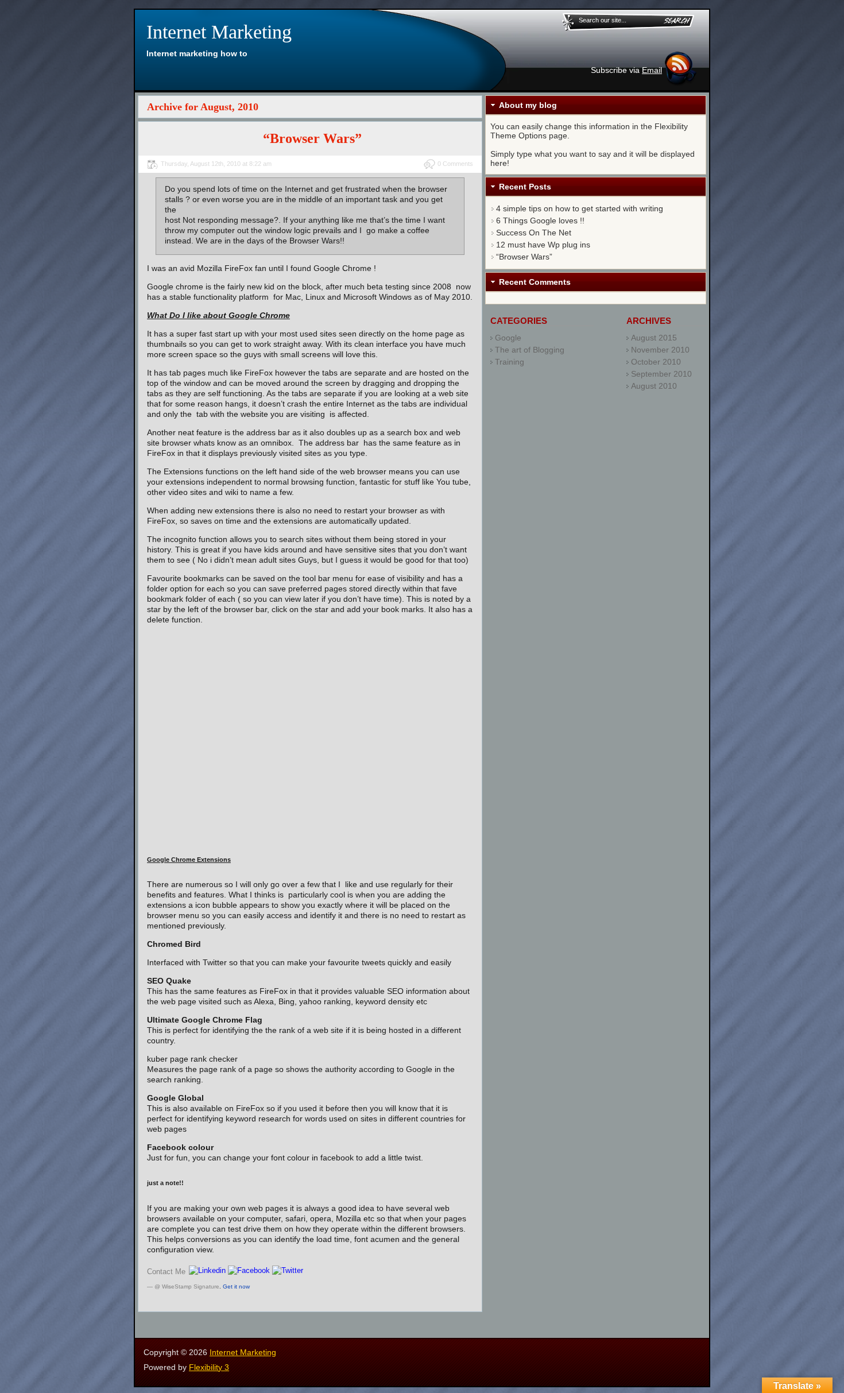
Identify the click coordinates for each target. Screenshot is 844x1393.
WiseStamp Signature (190, 1286)
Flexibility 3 (209, 1367)
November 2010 (660, 349)
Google (508, 337)
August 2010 (654, 385)
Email (652, 70)
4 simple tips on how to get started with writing (579, 208)
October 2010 (656, 361)
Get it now (236, 1286)
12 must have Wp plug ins (543, 244)
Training (509, 361)
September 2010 (661, 373)
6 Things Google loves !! (540, 220)
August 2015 (654, 337)
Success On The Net (533, 232)
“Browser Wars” (312, 138)
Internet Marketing (219, 31)
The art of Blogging (529, 349)
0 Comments (455, 163)
